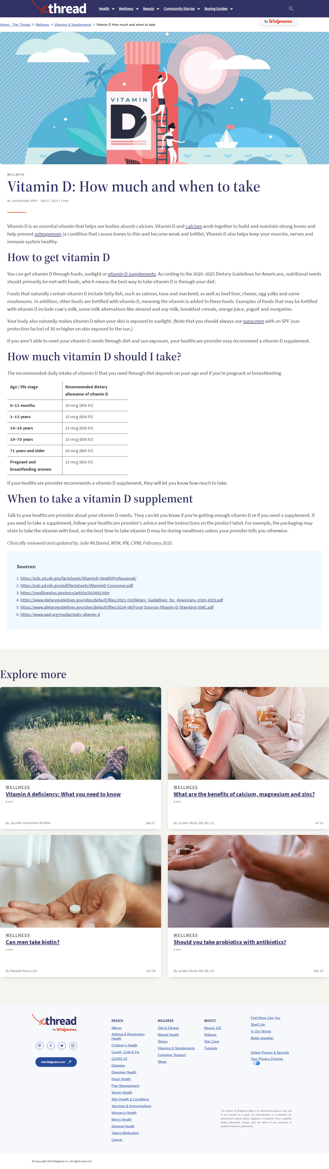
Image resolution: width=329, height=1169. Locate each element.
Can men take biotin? (32, 942)
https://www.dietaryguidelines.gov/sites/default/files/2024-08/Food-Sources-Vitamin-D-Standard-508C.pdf (117, 607)
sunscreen (253, 321)
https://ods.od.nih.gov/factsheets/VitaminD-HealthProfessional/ (78, 578)
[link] (40, 1046)
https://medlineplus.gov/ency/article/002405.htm (65, 592)
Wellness (126, 8)
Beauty (148, 8)
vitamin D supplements (132, 274)
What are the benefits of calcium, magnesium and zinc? (244, 794)
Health (104, 8)
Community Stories (179, 8)
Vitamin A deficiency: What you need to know (63, 794)
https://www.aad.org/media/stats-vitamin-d (60, 614)
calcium (193, 226)
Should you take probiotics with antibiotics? (230, 942)
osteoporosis (47, 234)
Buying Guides (216, 8)
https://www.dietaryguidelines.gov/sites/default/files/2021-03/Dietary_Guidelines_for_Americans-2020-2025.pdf (121, 600)
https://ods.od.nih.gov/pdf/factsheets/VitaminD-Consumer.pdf (76, 585)
